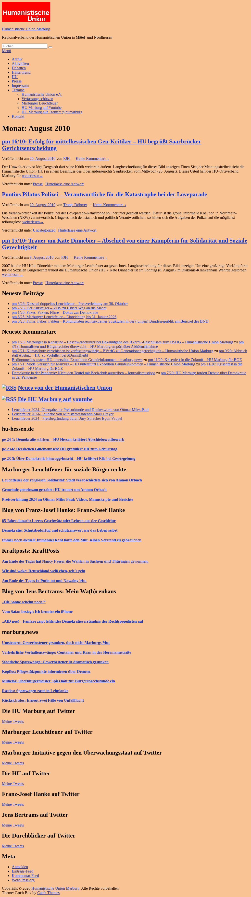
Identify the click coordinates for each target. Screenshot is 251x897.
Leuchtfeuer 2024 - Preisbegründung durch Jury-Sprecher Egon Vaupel (67, 418)
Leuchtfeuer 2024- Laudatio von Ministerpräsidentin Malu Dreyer (62, 414)
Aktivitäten (20, 63)
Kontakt (18, 116)
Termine (18, 90)
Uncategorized (44, 230)
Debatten (19, 68)
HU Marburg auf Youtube (42, 107)
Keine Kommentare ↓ (92, 158)
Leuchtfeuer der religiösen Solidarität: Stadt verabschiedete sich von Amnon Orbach (72, 480)
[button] (26, 12)
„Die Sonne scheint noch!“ (24, 602)
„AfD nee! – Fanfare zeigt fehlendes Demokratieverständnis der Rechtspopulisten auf (72, 621)
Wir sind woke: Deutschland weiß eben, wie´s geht (43, 571)
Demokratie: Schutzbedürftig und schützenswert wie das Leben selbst (59, 530)
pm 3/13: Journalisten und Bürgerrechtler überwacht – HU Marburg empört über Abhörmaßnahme (128, 344)
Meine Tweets (13, 721)
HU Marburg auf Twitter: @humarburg (52, 112)
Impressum (20, 85)
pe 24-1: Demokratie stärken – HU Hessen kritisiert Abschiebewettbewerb (63, 439)
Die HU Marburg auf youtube (55, 399)
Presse (17, 81)
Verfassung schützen (37, 99)
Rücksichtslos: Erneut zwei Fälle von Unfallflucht (43, 700)
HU (15, 77)
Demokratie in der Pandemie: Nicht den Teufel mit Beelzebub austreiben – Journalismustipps (83, 373)
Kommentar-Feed (25, 876)
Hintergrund (21, 72)
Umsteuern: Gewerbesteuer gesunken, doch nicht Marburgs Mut (56, 643)
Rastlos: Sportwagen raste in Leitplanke (35, 691)
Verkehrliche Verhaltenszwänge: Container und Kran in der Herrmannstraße (66, 652)
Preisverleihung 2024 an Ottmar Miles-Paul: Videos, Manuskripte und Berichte (67, 499)
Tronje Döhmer (75, 205)
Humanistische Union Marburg (26, 29)
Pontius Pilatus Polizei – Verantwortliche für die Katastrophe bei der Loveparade (104, 194)
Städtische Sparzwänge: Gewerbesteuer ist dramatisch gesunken (55, 662)
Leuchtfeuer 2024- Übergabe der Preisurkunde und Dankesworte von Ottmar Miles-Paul (80, 410)
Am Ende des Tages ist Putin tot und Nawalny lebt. (44, 581)
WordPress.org (23, 880)
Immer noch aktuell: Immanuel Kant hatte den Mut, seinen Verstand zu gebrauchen (71, 540)
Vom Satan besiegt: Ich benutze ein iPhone (37, 611)
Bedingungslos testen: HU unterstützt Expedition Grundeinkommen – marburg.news (77, 360)
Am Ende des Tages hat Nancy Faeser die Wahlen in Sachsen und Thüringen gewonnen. (75, 561)
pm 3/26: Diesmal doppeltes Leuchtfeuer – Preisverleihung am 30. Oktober (70, 304)
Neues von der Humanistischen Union (65, 387)
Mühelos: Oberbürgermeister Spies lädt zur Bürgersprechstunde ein (58, 681)
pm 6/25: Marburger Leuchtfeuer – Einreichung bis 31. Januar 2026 (64, 317)
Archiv (17, 59)
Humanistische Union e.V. (42, 94)
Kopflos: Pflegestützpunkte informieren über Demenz (46, 671)
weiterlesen (32, 176)
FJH (66, 158)
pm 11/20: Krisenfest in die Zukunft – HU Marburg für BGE (195, 360)
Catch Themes (48, 893)
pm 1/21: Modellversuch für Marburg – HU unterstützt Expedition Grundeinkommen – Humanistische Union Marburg (103, 364)
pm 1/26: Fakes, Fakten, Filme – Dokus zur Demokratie (55, 312)
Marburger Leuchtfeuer (40, 103)
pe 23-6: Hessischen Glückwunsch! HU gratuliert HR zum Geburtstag (59, 449)
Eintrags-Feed (22, 871)
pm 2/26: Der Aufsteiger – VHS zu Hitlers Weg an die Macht (59, 308)
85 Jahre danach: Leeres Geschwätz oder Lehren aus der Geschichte (59, 521)
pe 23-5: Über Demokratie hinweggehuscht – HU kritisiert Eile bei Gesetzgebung (68, 458)
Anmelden (20, 867)
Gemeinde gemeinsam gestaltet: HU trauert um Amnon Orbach (54, 490)
